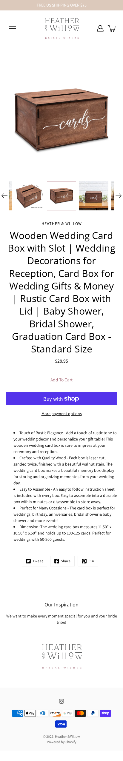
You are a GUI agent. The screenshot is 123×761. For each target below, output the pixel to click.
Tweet (38, 561)
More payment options (61, 413)
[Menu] (12, 28)
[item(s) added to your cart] (112, 28)
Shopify (70, 742)
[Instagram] (61, 701)
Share (66, 561)
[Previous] (4, 195)
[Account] (100, 28)
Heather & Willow (67, 736)
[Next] (118, 195)
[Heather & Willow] (61, 28)
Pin (91, 561)
